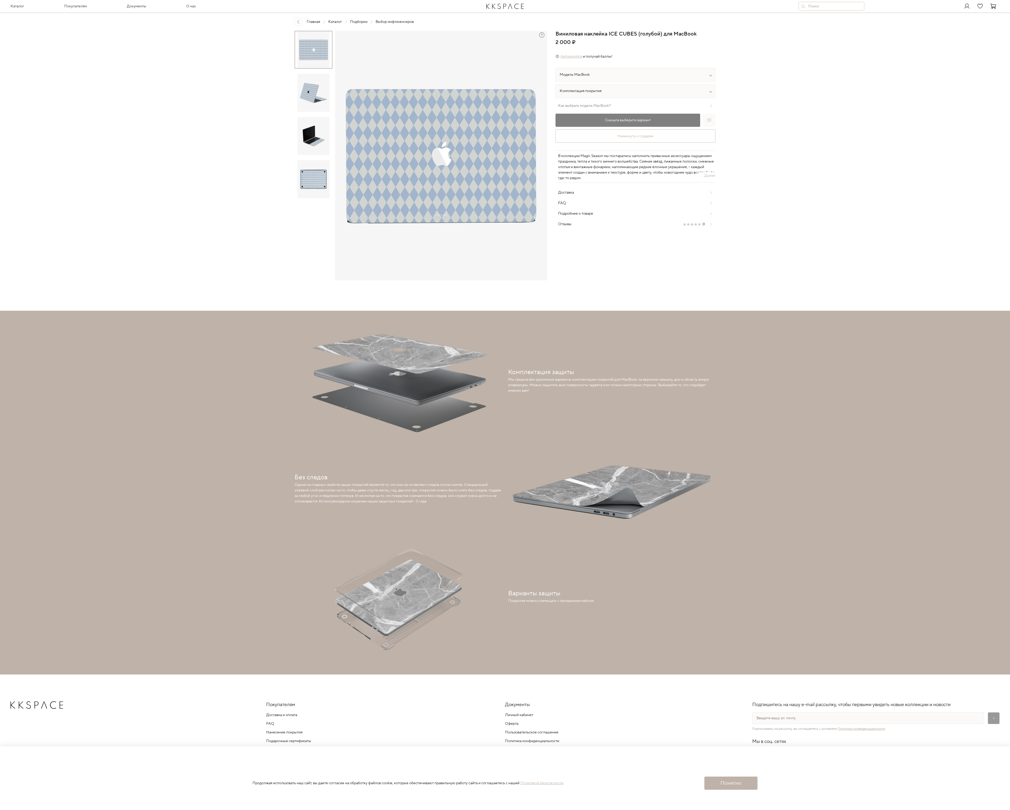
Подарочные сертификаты (288, 741)
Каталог (335, 21)
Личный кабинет (519, 715)
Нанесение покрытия (284, 732)
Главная (313, 21)
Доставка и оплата (281, 715)
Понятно (730, 783)
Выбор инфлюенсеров (395, 21)
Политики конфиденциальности (861, 729)
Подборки (358, 21)
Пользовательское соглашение (531, 732)
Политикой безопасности (541, 783)
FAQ (270, 723)
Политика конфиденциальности (532, 741)
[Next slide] (538, 155)
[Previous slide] (343, 155)
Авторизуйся (571, 56)
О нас (191, 6)
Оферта (511, 723)
